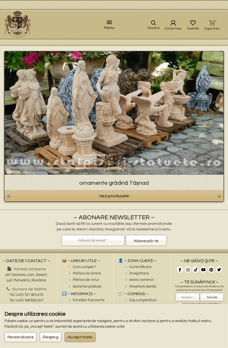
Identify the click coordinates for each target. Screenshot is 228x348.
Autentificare (140, 267)
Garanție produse (87, 286)
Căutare (153, 28)
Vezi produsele (114, 196)
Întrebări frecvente (89, 300)
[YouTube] (203, 269)
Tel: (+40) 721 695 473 (26, 295)
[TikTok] (195, 269)
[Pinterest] (211, 269)
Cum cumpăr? (84, 267)
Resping (50, 337)
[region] (114, 326)
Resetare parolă (142, 286)
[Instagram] (188, 269)
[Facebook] (180, 269)
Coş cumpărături (143, 300)
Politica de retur (86, 280)
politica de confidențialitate (208, 304)
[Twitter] (219, 269)
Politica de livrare (87, 273)
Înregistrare (139, 273)
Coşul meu (214, 21)
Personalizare (21, 337)
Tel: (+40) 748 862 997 (26, 300)
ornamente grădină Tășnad (114, 183)
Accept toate (80, 337)
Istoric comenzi (141, 280)
